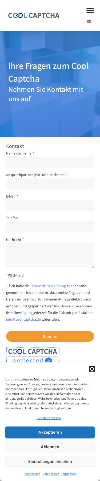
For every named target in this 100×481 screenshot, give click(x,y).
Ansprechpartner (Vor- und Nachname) (36, 174)
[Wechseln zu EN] (89, 21)
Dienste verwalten (49, 418)
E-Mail (11, 196)
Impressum (69, 474)
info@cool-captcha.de (23, 319)
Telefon (12, 217)
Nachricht (14, 239)
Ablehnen (50, 446)
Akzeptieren (50, 432)
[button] (92, 369)
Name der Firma (19, 153)
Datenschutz (32, 474)
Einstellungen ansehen (50, 461)
